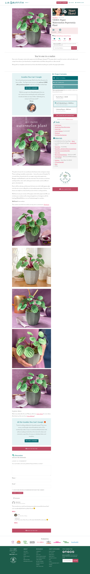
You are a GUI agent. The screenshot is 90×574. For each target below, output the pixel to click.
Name (14, 478)
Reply (13, 511)
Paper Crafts (51, 556)
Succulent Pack (73, 143)
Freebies (38, 564)
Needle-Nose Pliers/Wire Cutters (62, 127)
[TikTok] (73, 552)
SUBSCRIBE (74, 47)
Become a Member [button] (31, 88)
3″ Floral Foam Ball (59, 162)
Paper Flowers (52, 551)
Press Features (27, 559)
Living (50, 561)
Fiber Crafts (51, 554)
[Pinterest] (63, 552)
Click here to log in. (69, 119)
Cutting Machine (59, 131)
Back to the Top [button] (32, 448)
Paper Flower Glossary (41, 556)
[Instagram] (66, 552)
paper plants (39, 414)
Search (72, 2)
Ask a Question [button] (66, 189)
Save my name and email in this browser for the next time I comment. (28, 489)
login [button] (80, 2)
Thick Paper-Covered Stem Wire (62, 150)
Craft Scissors (58, 125)
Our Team (26, 551)
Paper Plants (55, 17)
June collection (30, 416)
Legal (25, 554)
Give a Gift (38, 554)
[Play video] (65, 12)
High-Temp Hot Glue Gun (61, 135)
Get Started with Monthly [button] (65, 115)
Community (38, 551)
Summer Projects (67, 35)
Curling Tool (57, 129)
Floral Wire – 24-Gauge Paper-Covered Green (65, 148)
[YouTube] (71, 552)
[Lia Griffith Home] (14, 2)
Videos (50, 566)
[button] (62, 2)
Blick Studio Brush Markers (61, 154)
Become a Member (39, 561)
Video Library (39, 559)
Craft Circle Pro (39, 566)
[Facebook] (68, 552)
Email (14, 484)
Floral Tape (57, 146)
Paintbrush (57, 133)
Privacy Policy (27, 556)
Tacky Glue (57, 152)
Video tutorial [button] (61, 78)
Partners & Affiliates (28, 561)
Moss (56, 164)
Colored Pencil (58, 156)
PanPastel (57, 160)
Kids (50, 559)
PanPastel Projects (60, 35)
